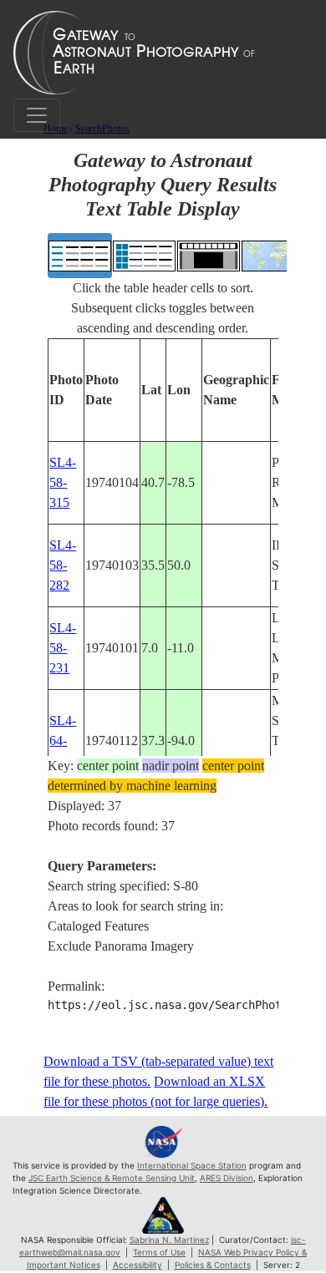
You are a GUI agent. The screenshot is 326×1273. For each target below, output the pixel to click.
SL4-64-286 (62, 740)
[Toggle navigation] (36, 115)
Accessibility (137, 1265)
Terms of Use (159, 1252)
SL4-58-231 (62, 648)
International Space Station (192, 1165)
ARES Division (226, 1178)
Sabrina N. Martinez (169, 1240)
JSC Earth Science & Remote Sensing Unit (111, 1178)
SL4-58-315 (62, 482)
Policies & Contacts (213, 1265)
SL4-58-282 (62, 565)
